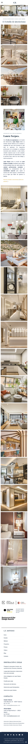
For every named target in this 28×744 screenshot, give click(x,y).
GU (14, 443)
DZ (14, 552)
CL (14, 525)
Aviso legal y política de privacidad (12, 742)
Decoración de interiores (10, 684)
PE (14, 416)
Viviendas (14, 96)
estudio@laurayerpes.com (13, 705)
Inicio (5, 635)
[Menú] (2, 2)
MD (14, 498)
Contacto (6, 656)
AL (14, 199)
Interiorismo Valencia (8, 721)
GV (14, 362)
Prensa (5, 647)
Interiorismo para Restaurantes (11, 687)
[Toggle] (23, 644)
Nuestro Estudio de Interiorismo (11, 179)
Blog (5, 653)
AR (14, 579)
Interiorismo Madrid (8, 723)
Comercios (14, 55)
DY (14, 253)
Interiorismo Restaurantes (18, 723)
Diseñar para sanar (8, 681)
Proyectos (6, 644)
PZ (14, 389)
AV (14, 226)
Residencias (14, 34)
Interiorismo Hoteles (8, 725)
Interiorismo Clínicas (17, 725)
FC (14, 335)
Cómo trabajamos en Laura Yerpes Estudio (12, 677)
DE (14, 471)
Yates (14, 75)
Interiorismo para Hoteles (10, 690)
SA (14, 307)
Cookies (22, 742)
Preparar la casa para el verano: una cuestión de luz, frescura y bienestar (13, 667)
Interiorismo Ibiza (17, 721)
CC (14, 280)
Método (6, 641)
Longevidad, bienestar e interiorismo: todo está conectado (13, 672)
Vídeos (5, 650)
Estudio (6, 638)
